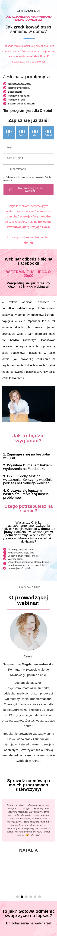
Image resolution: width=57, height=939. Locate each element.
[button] (17, 896)
